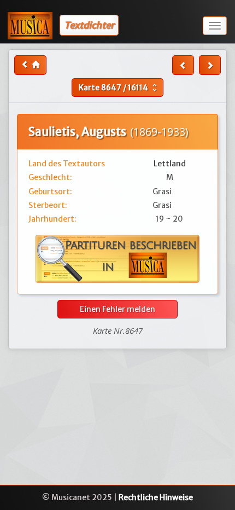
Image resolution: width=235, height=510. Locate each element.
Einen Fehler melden (117, 309)
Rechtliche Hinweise (156, 497)
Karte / (119, 87)
